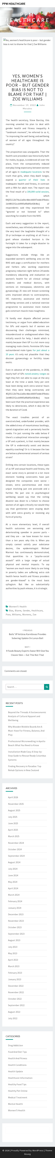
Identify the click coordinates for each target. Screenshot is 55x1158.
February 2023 (15, 972)
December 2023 (15, 914)
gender (26, 610)
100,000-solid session (38, 191)
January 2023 (14, 979)
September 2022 (16, 1005)
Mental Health (15, 1103)
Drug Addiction (15, 1045)
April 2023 (13, 959)
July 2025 (12, 816)
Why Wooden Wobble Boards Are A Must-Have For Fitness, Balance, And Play (26, 730)
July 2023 (12, 946)
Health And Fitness (17, 1058)
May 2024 (12, 881)
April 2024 (13, 888)
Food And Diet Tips (17, 1051)
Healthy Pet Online (17, 1090)
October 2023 (15, 927)
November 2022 (16, 992)
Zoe (34, 614)
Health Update (15, 1071)
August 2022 (14, 1011)
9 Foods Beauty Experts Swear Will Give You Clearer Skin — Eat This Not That (27, 651)
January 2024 (14, 907)
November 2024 (16, 842)
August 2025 (14, 810)
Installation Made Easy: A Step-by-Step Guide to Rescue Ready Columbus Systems (27, 755)
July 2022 (12, 1018)
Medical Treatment (17, 1097)
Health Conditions (17, 1064)
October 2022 (15, 998)
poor (8, 614)
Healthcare (37, 610)
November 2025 (16, 803)
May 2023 (12, 953)
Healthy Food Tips (17, 1084)
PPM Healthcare (13, 3)
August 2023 (14, 940)
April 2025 (13, 829)
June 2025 (13, 823)
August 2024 (14, 862)
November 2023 (16, 920)
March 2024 (13, 894)
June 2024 (13, 875)
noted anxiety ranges (35, 373)
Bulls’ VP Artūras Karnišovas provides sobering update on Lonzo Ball (27, 634)
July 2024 (12, 868)
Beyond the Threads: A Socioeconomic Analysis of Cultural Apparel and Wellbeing (27, 716)
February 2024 (15, 901)
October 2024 (15, 849)
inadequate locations (31, 171)
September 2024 (16, 855)
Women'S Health (18, 606)
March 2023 (13, 966)
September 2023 (16, 933)
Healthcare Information (20, 1077)
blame (18, 610)
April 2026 (13, 797)
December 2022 (15, 985)
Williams (16, 614)
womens (26, 614)
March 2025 (13, 836)
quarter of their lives (32, 179)
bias (11, 610)
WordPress (38, 1150)
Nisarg (27, 1154)
